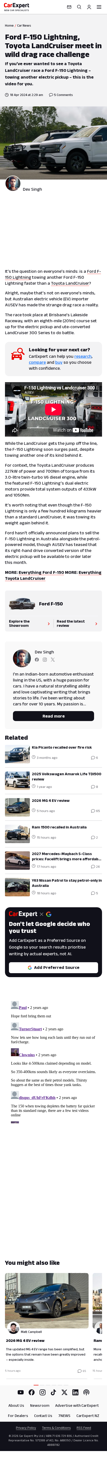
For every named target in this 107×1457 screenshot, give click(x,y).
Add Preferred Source (56, 967)
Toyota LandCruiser (70, 283)
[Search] (79, 7)
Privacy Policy (26, 1428)
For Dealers (18, 1415)
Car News (24, 25)
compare (37, 362)
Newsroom (39, 1405)
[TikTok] (53, 1392)
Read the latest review (71, 623)
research (83, 356)
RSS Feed (84, 1428)
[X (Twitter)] (64, 1392)
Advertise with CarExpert (77, 1405)
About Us (16, 1405)
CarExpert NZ (87, 1415)
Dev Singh (32, 189)
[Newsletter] (69, 7)
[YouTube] (21, 1392)
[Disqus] (53, 1061)
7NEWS (64, 1415)
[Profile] (89, 7)
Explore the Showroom (19, 623)
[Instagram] (43, 1392)
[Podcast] (86, 1392)
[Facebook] (32, 1392)
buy (58, 362)
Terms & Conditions (56, 1428)
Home (9, 25)
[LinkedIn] (75, 1392)
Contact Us (43, 1415)
